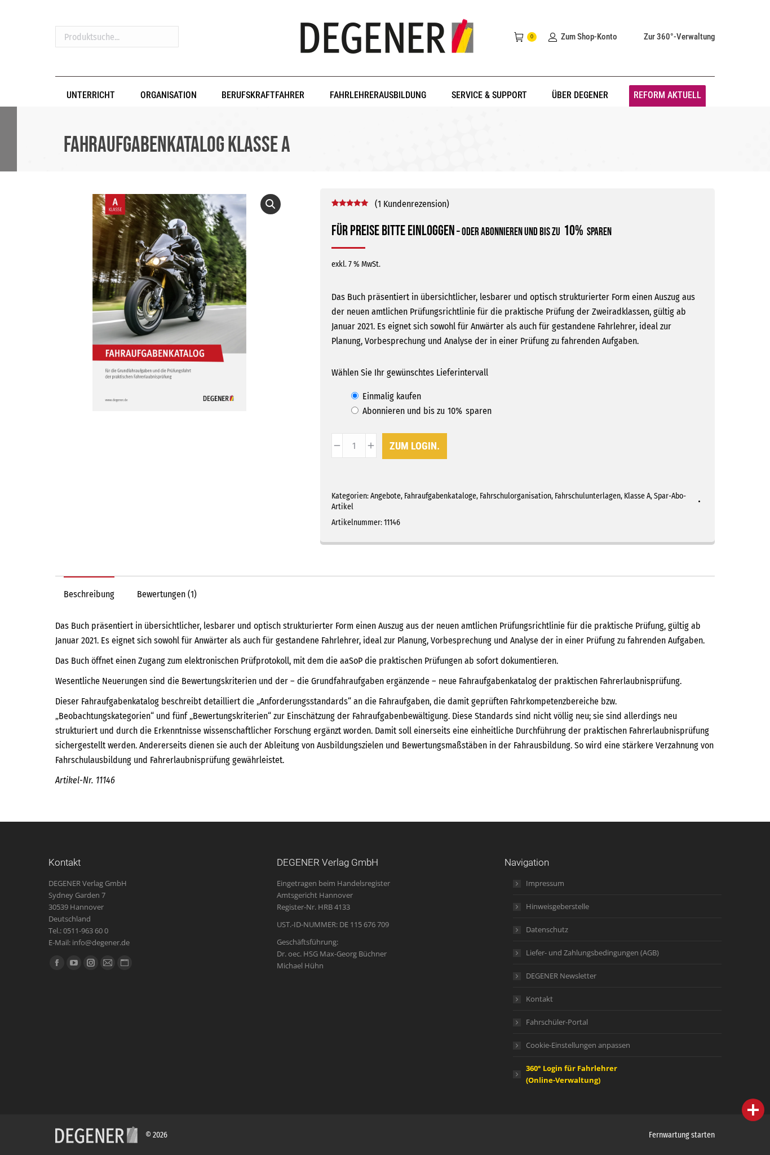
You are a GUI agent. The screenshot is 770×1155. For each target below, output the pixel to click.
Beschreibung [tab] (89, 594)
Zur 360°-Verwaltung (679, 37)
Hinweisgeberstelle (557, 906)
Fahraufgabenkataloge (440, 496)
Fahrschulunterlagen (588, 496)
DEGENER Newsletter (561, 976)
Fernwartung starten (682, 1135)
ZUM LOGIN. (415, 446)
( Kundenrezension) (412, 204)
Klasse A (637, 496)
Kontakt (539, 999)
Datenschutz (547, 929)
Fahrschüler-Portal (557, 1022)
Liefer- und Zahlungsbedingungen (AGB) (592, 952)
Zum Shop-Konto (589, 37)
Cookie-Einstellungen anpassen (578, 1045)
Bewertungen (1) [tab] (167, 594)
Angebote (385, 496)
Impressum (545, 883)
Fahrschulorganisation (515, 496)
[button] (270, 204)
